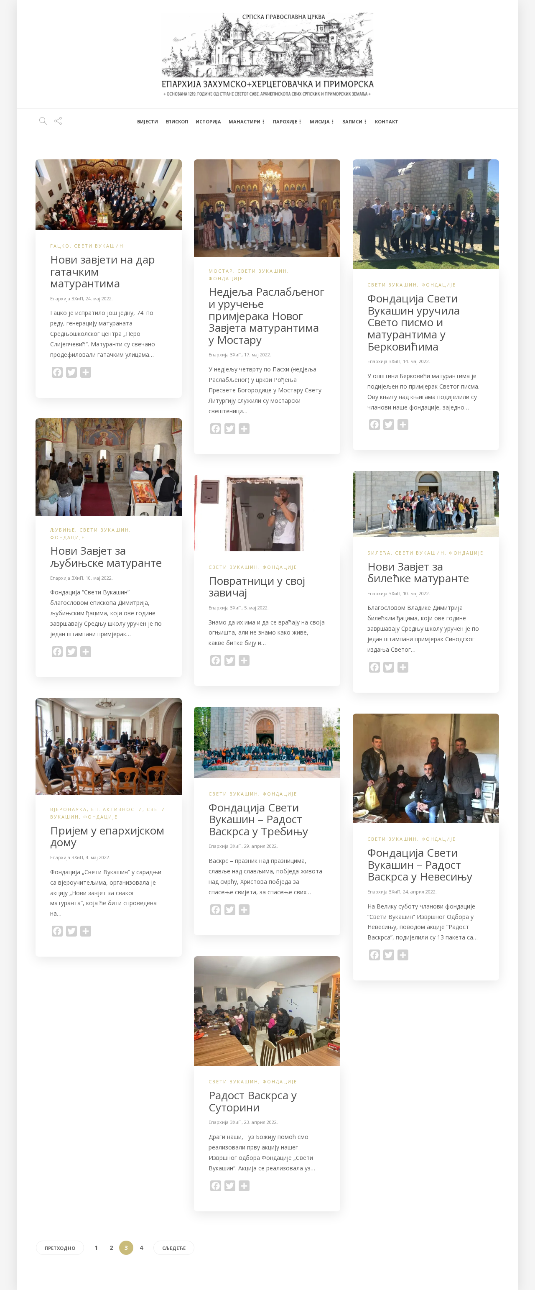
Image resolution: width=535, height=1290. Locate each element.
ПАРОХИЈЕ (285, 121)
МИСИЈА (320, 121)
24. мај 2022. (99, 298)
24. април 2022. (420, 891)
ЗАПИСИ (352, 121)
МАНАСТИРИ (244, 121)
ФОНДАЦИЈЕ (226, 278)
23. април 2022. (261, 1122)
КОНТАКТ (386, 121)
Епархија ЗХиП (66, 298)
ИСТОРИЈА (208, 121)
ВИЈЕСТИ (147, 121)
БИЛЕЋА (379, 553)
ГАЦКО (60, 246)
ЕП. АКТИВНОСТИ (117, 809)
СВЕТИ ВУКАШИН (99, 246)
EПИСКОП (177, 121)
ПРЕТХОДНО (60, 1248)
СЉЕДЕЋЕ (174, 1248)
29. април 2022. (261, 846)
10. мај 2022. (99, 578)
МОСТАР (221, 271)
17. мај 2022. (257, 354)
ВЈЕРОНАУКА (68, 809)
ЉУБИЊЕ (62, 530)
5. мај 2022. (256, 607)
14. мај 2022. (416, 361)
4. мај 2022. (98, 857)
